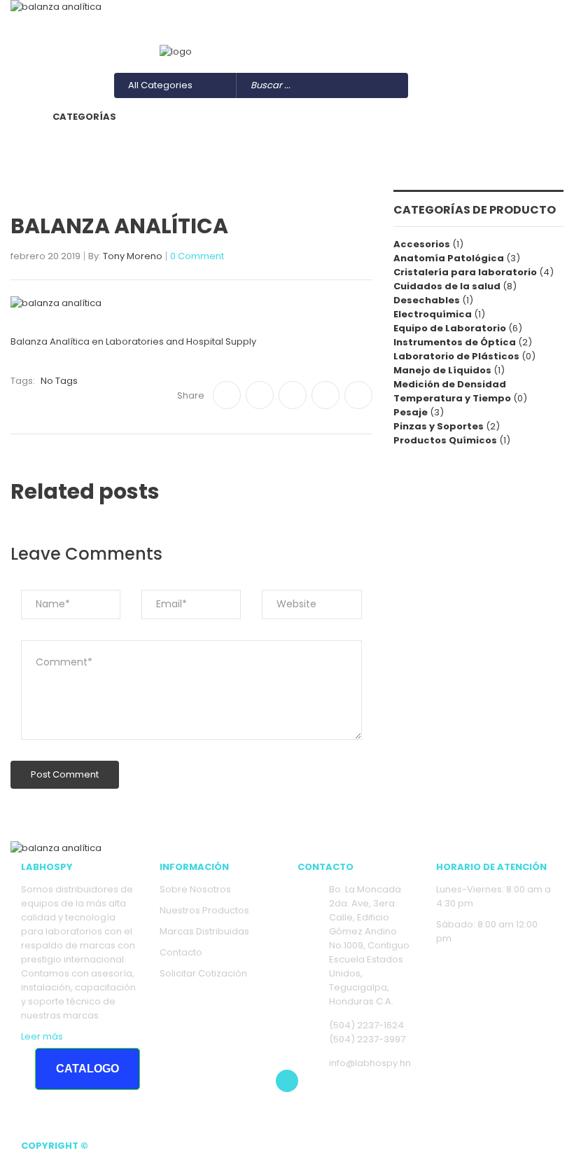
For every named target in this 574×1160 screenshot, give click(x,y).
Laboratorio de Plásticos (456, 356)
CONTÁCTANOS (216, 151)
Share (190, 395)
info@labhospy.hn (217, 36)
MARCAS (470, 116)
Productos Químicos (445, 440)
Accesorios (421, 244)
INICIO (193, 116)
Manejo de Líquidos (442, 370)
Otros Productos (516, 36)
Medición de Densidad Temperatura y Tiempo (452, 391)
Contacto (181, 952)
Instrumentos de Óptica (454, 342)
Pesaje (410, 412)
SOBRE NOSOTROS (283, 116)
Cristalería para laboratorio (465, 272)
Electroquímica (432, 314)
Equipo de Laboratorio (449, 328)
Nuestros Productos (204, 910)
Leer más (42, 1036)
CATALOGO (87, 1069)
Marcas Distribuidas (204, 931)
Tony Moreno (132, 257)
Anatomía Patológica (448, 258)
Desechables (426, 300)
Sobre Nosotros (195, 889)
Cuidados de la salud (446, 286)
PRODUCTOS (388, 116)
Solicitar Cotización (203, 973)
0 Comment (197, 257)
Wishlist (397, 36)
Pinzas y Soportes (438, 426)
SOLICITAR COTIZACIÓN (341, 151)
